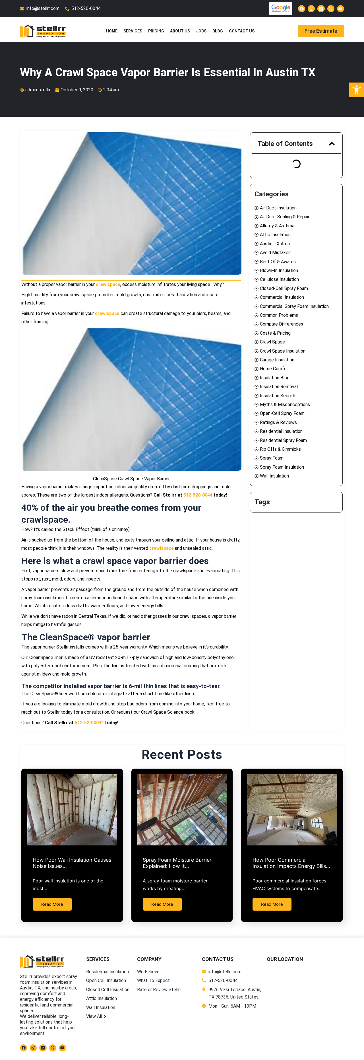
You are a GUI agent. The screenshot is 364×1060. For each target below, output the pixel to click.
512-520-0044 (197, 495)
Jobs (201, 31)
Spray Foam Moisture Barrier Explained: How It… (177, 863)
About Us (180, 31)
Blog (217, 31)
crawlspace (108, 284)
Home (111, 31)
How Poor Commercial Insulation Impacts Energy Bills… (291, 863)
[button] (331, 143)
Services (132, 31)
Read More (52, 904)
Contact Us (242, 31)
